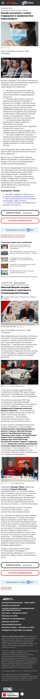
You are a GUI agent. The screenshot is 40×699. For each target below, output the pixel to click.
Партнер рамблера (19, 689)
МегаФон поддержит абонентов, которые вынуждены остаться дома (18, 195)
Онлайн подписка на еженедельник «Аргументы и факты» (18, 609)
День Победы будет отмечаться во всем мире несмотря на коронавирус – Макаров (23, 252)
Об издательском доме (12, 603)
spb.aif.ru (20, 327)
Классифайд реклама (11, 624)
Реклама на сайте (10, 616)
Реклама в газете (19, 613)
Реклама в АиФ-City (10, 622)
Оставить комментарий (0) (20, 221)
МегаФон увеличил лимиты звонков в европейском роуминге (22, 271)
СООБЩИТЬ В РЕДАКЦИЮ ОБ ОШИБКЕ (17, 630)
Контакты (6, 613)
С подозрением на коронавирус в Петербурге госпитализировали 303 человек (21, 259)
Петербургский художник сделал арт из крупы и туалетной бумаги (22, 265)
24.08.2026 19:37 (6, 283)
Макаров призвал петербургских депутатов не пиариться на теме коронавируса (20, 246)
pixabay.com (5, 47)
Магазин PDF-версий (11, 605)
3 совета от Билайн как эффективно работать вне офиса (19, 204)
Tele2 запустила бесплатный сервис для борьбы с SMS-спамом (19, 200)
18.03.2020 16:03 (6, 8)
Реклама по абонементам (13, 619)
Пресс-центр (29, 603)
